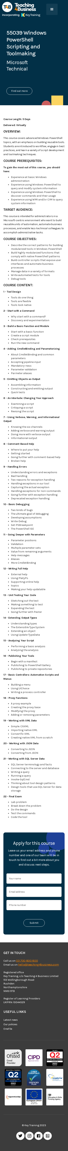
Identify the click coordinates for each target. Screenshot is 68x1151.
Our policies (10, 1024)
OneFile (7, 1028)
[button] (52, 9)
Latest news (10, 1019)
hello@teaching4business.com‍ (38, 964)
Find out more (19, 91)
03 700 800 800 (27, 960)
